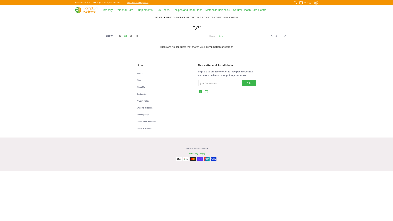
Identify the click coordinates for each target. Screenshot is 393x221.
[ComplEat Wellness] (86, 10)
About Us (141, 87)
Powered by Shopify (196, 154)
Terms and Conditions (146, 122)
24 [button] (125, 35)
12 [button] (120, 35)
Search (140, 73)
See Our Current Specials (137, 3)
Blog (139, 80)
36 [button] (131, 35)
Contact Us (141, 94)
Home (212, 36)
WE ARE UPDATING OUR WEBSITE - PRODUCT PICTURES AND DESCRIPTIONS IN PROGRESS (196, 17)
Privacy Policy (143, 101)
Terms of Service (144, 129)
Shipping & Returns (145, 108)
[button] (305, 2)
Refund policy (143, 115)
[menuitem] (295, 2)
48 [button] (136, 35)
